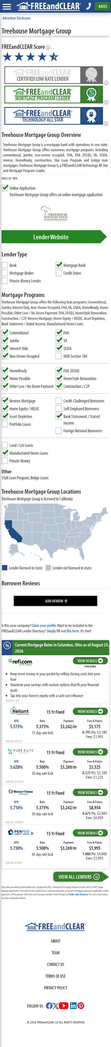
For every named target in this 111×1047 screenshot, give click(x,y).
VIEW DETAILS (87, 660)
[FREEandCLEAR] (55, 927)
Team (56, 953)
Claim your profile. (44, 625)
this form (73, 630)
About (55, 941)
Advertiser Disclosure (16, 18)
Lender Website (51, 236)
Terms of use (55, 976)
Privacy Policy (55, 988)
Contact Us (55, 964)
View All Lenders (78, 876)
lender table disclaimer (79, 894)
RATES (103, 6)
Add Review (56, 600)
